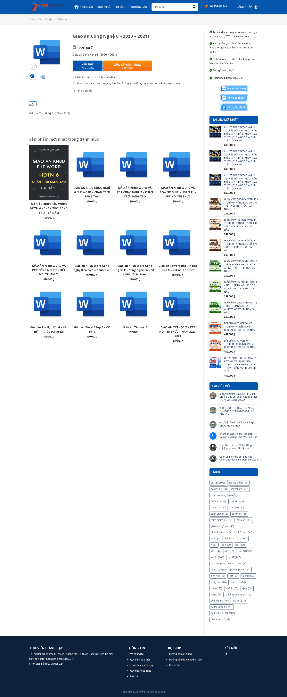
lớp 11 (217, 557)
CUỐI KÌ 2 (218, 501)
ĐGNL (216, 594)
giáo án (244, 520)
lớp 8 (216, 551)
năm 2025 (219, 569)
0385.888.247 (235, 77)
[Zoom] (34, 67)
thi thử (248, 575)
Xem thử (88, 66)
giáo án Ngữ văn (222, 526)
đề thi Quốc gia (222, 606)
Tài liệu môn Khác (107, 77)
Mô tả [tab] (33, 105)
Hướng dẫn (139, 7)
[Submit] (194, 7)
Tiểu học (238, 582)
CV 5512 (218, 507)
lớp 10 (245, 551)
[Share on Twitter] (78, 91)
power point (240, 569)
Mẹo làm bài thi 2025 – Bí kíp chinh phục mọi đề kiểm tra (235, 447)
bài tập (218, 482)
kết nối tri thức (236, 538)
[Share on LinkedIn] (90, 91)
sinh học (218, 575)
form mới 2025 (222, 520)
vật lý (247, 588)
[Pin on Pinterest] (86, 91)
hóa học (245, 532)
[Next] (61, 52)
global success (223, 532)
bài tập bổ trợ (238, 482)
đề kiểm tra (220, 600)
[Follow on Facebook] (226, 654)
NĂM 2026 (237, 563)
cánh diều (219, 513)
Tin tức (119, 7)
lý (214, 544)
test (233, 575)
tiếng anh (219, 582)
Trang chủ (35, 19)
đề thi (239, 600)
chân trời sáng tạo (224, 495)
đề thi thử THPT (223, 613)
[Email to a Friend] (82, 91)
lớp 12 (234, 557)
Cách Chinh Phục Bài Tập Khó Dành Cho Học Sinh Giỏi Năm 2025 (238, 458)
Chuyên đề (103, 7)
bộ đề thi (219, 488)
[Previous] (34, 52)
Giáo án (87, 7)
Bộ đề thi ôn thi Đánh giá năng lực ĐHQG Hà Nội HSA (238, 424)
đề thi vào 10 (220, 619)
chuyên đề (239, 488)
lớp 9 (230, 551)
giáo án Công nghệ (138, 83)
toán (216, 588)
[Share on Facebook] (74, 91)
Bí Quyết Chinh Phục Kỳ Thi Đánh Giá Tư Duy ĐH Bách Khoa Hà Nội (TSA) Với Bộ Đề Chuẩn (238, 396)
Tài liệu (49, 19)
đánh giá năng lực (238, 594)
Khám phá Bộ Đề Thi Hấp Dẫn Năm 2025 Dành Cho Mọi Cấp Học (238, 435)
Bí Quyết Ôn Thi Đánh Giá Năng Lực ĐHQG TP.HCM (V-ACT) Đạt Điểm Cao (237, 411)
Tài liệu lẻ (61, 19)
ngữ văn (218, 563)
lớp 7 (240, 544)
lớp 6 (226, 544)
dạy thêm (239, 513)
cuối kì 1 (237, 501)
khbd (216, 538)
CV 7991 (237, 507)
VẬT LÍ (232, 588)
